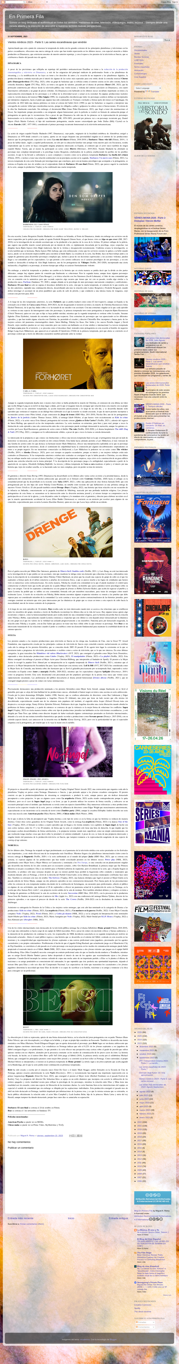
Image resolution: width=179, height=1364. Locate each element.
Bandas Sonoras (141, 57)
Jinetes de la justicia (20, 417)
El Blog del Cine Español (149, 1239)
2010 (139, 1166)
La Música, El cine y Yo (148, 1230)
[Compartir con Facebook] (78, 1135)
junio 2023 (144, 1099)
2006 (139, 1181)
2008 (139, 1174)
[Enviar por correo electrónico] (70, 1135)
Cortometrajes (140, 74)
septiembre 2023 (147, 1058)
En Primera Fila (26, 16)
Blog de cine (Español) (148, 1266)
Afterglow (27, 919)
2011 (139, 1163)
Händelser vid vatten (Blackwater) (52, 653)
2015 (139, 1148)
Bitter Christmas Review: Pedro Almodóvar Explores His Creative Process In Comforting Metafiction (151, 1257)
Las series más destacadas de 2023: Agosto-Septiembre (152, 1086)
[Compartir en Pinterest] (81, 1135)
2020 (139, 1129)
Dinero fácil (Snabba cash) (72, 571)
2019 (139, 1133)
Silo (56, 896)
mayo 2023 (145, 1103)
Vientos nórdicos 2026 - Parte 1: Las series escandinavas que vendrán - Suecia (158, 362)
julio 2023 (144, 1095)
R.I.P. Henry (107, 916)
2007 (139, 1177)
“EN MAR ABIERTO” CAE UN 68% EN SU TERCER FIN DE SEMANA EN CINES (153, 1243)
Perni (38, 913)
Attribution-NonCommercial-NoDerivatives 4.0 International (152, 1218)
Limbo (53, 656)
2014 (139, 1152)
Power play (110, 859)
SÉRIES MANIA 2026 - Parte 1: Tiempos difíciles (158, 405)
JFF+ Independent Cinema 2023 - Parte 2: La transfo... (154, 1062)
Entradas (142, 1322)
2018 (139, 1137)
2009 (139, 1170)
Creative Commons (142, 1305)
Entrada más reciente (20, 1218)
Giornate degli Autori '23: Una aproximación (152, 1074)
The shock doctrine (142, 1312)
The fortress (54, 877)
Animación (138, 70)
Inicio (71, 1218)
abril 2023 (144, 1106)
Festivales (138, 64)
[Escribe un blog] (73, 1135)
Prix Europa (82, 862)
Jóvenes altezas (100, 677)
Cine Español (140, 77)
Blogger (113, 1339)
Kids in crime (121, 417)
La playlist (105, 656)
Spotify (137, 1308)
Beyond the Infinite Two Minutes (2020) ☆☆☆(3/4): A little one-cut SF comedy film (152, 1287)
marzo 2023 (145, 1110)
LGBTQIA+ (139, 60)
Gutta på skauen (63, 913)
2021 (139, 1126)
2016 (139, 1144)
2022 (139, 1122)
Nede (18, 913)
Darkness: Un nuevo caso (101, 157)
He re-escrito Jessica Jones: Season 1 (153, 1232)
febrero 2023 (146, 1114)
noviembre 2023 (147, 1050)
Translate (155, 92)
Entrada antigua (118, 1218)
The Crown (71, 899)
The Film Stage (144, 1253)
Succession (72, 893)
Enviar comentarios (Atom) (32, 1224)
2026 (139, 1032)
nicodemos (85, 1339)
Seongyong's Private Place (150, 1282)
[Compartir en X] (75, 1135)
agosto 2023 (145, 1092)
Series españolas (141, 67)
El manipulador (78, 656)
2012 (139, 1159)
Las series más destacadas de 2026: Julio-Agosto (158, 339)
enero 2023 (145, 1117)
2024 (139, 1040)
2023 (139, 1043)
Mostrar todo (167, 1295)
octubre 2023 (146, 1054)
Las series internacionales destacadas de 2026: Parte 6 (158, 385)
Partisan (27, 281)
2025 (139, 1036)
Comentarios (143, 1327)
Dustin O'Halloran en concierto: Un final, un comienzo (155, 425)
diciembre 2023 (147, 1047)
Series (137, 54)
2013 (139, 1155)
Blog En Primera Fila (143, 1211)
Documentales (140, 50)
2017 (139, 1140)
